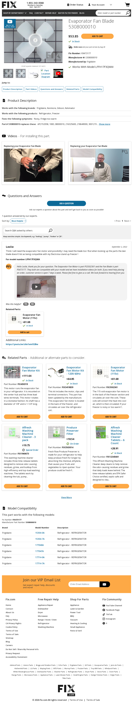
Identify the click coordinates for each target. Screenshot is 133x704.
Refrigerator (43, 623)
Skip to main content (66, 5)
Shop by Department (13, 13)
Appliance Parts (46, 675)
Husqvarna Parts (101, 665)
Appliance (74, 605)
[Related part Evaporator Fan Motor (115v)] (15, 320)
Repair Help (50, 13)
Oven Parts (113, 671)
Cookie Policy (12, 627)
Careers (9, 645)
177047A (39, 551)
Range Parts (16, 675)
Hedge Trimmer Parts (99, 675)
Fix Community (112, 599)
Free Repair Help (48, 599)
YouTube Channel (114, 605)
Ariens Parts (28, 665)
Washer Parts (59, 671)
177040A (39, 545)
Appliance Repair (45, 605)
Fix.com (10, 599)
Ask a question (66, 203)
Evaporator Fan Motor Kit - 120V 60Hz (75, 370)
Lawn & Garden (77, 609)
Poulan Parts (83, 668)
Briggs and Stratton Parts (46, 665)
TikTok (109, 614)
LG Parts (33, 668)
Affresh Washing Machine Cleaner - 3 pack (29, 434)
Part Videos (31, 89)
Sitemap (9, 638)
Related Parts (72, 89)
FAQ (31, 13)
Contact (39, 13)
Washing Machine (46, 627)
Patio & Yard (76, 630)
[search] (128, 13)
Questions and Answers (51, 89)
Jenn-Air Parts (116, 665)
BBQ (72, 616)
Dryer (40, 612)
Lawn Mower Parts (63, 675)
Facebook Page (112, 610)
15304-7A (40, 538)
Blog (81, 13)
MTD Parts (57, 668)
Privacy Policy (12, 619)
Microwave (43, 616)
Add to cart (97, 36)
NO (32, 304)
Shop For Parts (79, 599)
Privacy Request (13, 653)
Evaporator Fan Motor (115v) (31, 316)
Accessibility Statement (16, 657)
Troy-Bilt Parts (96, 668)
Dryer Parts (89, 671)
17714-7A (40, 563)
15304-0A (40, 532)
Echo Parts (63, 665)
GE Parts (88, 665)
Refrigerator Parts (75, 671)
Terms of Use (12, 630)
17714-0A (40, 557)
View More (66, 497)
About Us (10, 612)
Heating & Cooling (78, 623)
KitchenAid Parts (21, 668)
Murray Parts (69, 668)
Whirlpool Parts (111, 668)
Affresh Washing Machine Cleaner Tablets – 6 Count (117, 435)
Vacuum (74, 619)
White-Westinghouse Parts (23, 671)
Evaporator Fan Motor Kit (31, 369)
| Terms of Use (75, 700)
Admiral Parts (15, 665)
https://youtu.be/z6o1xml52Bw (22, 344)
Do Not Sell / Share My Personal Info (19, 649)
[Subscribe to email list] (104, 584)
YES (25, 304)
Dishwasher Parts (44, 671)
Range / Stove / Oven (47, 619)
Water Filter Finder (68, 13)
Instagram (111, 619)
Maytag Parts (45, 668)
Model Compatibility (92, 89)
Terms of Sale (12, 634)
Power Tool (75, 612)
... (103, 124)
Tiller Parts (66, 678)
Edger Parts (114, 675)
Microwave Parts (30, 675)
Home (8, 605)
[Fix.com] (10, 4)
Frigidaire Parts (76, 665)
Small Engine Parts (80, 675)
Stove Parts (101, 671)
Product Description (12, 89)
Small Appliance (77, 627)
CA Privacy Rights (13, 623)
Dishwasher (43, 609)
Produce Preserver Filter (72, 430)
